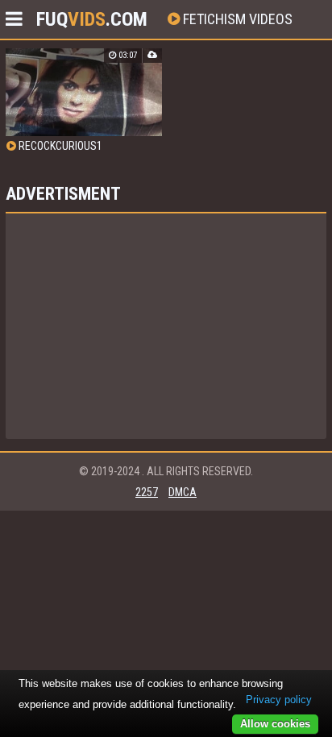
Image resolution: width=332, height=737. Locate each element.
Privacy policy (279, 700)
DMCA (182, 492)
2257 (146, 492)
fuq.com (91, 19)
